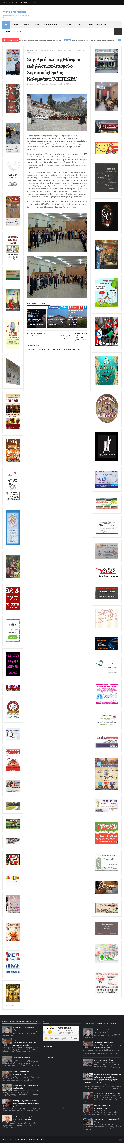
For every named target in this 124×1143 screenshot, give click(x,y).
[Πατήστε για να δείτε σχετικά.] (13, 718)
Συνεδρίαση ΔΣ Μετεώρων (22, 1058)
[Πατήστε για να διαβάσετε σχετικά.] (13, 113)
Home (29, 50)
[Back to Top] (120, 1140)
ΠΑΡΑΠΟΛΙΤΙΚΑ (50, 24)
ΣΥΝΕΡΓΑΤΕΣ (34, 2)
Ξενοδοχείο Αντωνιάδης (10, 1004)
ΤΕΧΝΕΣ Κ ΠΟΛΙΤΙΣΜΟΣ (14, 32)
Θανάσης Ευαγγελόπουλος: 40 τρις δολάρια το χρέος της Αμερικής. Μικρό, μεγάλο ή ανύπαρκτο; (26, 1103)
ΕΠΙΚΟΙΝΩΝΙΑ (23, 2)
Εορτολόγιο (61, 1108)
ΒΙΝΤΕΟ (80, 24)
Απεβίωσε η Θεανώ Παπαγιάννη (24, 1027)
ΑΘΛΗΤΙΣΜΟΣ (67, 24)
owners (42, 1139)
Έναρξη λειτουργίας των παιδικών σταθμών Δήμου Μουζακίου (68, 40)
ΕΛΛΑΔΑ (26, 24)
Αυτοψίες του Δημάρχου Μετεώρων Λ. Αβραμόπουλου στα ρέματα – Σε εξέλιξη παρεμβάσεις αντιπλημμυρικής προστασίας (76, 317)
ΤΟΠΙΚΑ (15, 24)
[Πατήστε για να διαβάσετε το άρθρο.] (106, 812)
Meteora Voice (14, 12)
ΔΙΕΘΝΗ (37, 24)
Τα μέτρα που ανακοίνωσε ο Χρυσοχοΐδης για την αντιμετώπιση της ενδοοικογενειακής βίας (26, 1042)
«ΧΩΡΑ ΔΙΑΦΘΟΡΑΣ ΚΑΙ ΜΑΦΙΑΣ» (107, 1093)
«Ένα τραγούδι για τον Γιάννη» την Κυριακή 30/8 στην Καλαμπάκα (36, 321)
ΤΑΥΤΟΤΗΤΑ (13, 2)
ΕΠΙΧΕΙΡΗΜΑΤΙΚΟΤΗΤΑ (97, 24)
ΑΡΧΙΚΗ (4, 2)
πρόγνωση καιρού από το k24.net (61, 1041)
